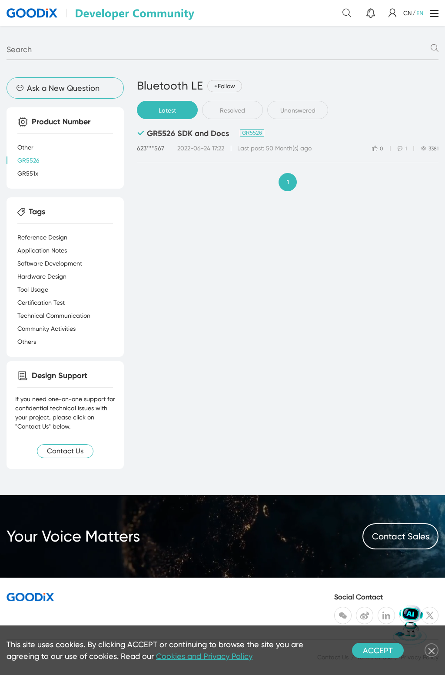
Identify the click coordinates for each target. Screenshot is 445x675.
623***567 (150, 148)
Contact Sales (400, 536)
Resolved (232, 110)
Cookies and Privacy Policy (204, 656)
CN (407, 13)
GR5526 (252, 133)
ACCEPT (378, 650)
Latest (167, 110)
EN (419, 13)
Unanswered (297, 110)
